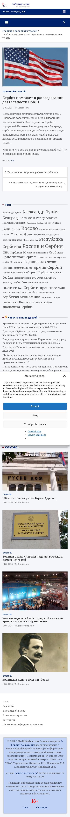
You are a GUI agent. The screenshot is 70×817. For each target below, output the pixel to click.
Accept (35, 406)
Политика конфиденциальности (22, 724)
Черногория (33, 262)
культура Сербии (14, 282)
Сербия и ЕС (18, 252)
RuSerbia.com (22, 107)
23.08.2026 (7, 625)
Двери (48, 223)
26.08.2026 (7, 502)
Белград (10, 218)
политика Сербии (20, 287)
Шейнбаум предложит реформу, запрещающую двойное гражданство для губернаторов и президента (31, 359)
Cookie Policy (34, 431)
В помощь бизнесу (13, 710)
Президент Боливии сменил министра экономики (32, 347)
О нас (5, 701)
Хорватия (16, 262)
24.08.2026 (7, 564)
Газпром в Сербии (35, 223)
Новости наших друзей (22, 317)
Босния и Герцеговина (38, 218)
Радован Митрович (24, 625)
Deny (35, 415)
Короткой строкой (14, 91)
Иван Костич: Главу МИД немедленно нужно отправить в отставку (35, 184)
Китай (16, 229)
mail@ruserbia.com (25, 773)
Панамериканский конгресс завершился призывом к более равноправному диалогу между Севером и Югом (35, 370)
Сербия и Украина (37, 252)
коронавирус (44, 277)
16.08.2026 (7, 684)
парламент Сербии (38, 282)
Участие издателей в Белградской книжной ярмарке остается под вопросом (32, 620)
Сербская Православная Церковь (32, 255)
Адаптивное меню (64, 12)
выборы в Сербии (36, 272)
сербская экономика (21, 297)
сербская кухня (46, 292)
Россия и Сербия (42, 246)
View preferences (35, 424)
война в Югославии (12, 273)
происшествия (52, 288)
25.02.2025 (7, 107)
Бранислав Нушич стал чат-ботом (25, 679)
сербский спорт (51, 297)
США (12, 160)
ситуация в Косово (16, 302)
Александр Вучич (40, 211)
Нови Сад (17, 240)
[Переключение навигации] (6, 22)
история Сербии (22, 278)
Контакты (8, 720)
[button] (65, 376)
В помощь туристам (14, 715)
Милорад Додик (22, 234)
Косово (29, 228)
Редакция (8, 706)
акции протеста (23, 268)
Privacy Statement (37, 435)
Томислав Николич (47, 257)
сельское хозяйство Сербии (19, 292)
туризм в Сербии (41, 302)
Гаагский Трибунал (13, 223)
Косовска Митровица (49, 229)
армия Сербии (48, 267)
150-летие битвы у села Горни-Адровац (29, 498)
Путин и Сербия (30, 240)
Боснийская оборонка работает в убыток (32, 172)
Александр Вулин (11, 212)
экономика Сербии (17, 307)
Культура (7, 494)
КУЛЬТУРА (11, 447)
